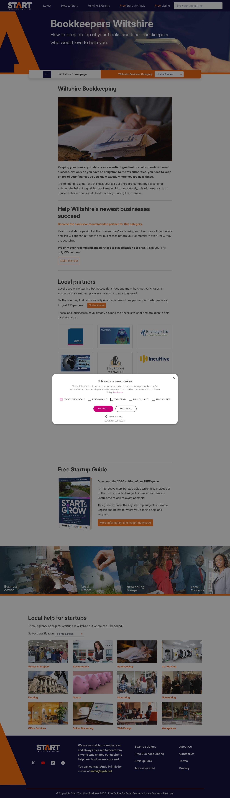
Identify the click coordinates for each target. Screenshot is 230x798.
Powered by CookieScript (115, 421)
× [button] (173, 378)
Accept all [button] (103, 408)
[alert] (115, 399)
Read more (118, 392)
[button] (61, 399)
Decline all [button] (126, 408)
